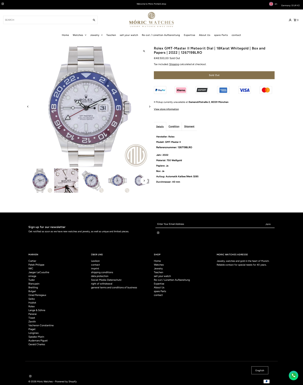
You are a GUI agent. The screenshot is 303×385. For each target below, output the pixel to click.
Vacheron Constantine (41, 325)
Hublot (32, 302)
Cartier (32, 260)
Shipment (189, 126)
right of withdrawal (101, 283)
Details (160, 126)
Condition (174, 126)
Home (65, 35)
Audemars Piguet (38, 340)
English (259, 370)
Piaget (32, 329)
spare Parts (221, 35)
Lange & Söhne (36, 310)
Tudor (31, 279)
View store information (166, 109)
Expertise (189, 35)
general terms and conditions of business (114, 287)
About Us (204, 35)
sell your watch (129, 35)
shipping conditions (102, 272)
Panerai (32, 313)
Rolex (31, 306)
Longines (33, 332)
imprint (95, 268)
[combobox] (46, 20)
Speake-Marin (36, 336)
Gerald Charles (36, 344)
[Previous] (28, 106)
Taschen (111, 35)
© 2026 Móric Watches (40, 381)
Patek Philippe (36, 264)
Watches (78, 35)
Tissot (31, 317)
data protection (99, 276)
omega (32, 276)
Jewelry (94, 35)
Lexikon (95, 260)
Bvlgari (32, 291)
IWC (30, 268)
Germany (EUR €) (290, 5)
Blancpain (33, 283)
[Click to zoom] (144, 51)
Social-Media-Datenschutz (106, 279)
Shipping (174, 64)
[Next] (149, 106)
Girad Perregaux (37, 295)
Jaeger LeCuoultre (38, 272)
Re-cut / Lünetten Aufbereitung (161, 35)
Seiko (31, 298)
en (276, 4)
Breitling (33, 287)
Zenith (32, 321)
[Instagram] (2, 4)
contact (236, 35)
